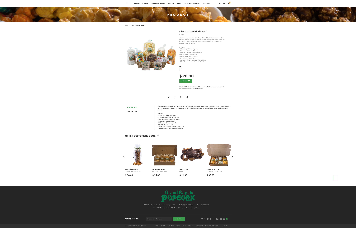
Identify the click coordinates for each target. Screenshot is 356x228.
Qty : (180, 66)
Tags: (189, 86)
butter (193, 86)
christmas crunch (211, 86)
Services (184, 225)
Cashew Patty (183, 169)
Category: (182, 86)
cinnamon (218, 86)
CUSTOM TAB (132, 111)
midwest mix (182, 88)
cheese (205, 86)
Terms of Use (170, 225)
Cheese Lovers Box (213, 169)
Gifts (186, 86)
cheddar (201, 86)
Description (132, 107)
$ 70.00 (186, 76)
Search (156, 225)
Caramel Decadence (131, 169)
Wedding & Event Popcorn (211, 225)
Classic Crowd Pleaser (192, 31)
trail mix (201, 88)
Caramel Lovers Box (158, 169)
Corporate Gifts (199, 225)
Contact (178, 225)
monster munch (190, 88)
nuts (195, 88)
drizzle (222, 86)
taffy (197, 88)
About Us (163, 225)
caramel (197, 86)
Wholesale (190, 225)
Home (126, 25)
